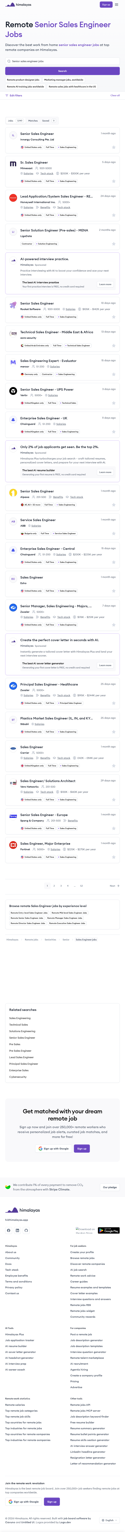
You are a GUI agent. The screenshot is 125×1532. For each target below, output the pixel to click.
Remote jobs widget (82, 1310)
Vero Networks (29, 786)
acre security (28, 337)
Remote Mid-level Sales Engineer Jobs (69, 913)
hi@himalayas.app (16, 1219)
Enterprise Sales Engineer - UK (43, 418)
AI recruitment (79, 1363)
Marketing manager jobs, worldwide (63, 79)
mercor (24, 366)
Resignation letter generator (87, 1457)
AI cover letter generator (20, 1352)
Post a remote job (81, 1334)
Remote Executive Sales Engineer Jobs (67, 923)
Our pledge (110, 1187)
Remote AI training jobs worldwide (25, 86)
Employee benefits (16, 1275)
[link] (12, 939)
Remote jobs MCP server (85, 1410)
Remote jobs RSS (80, 1305)
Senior (66, 939)
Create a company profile (86, 1375)
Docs (8, 1263)
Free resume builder (82, 1422)
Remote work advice (82, 1275)
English (109, 1520)
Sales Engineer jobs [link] (86, 939)
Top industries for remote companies (27, 1440)
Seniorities (50, 939)
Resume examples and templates (90, 1287)
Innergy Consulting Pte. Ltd (37, 139)
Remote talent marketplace (87, 1357)
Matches (33, 120)
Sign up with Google (56, 1148)
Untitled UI (28, 1522)
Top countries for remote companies (27, 1434)
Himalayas (12, 939)
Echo (23, 583)
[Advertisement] (62, 109)
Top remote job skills (17, 1416)
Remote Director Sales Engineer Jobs (28, 923)
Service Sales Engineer (38, 520)
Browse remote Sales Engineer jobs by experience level (48, 906)
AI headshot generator (19, 1357)
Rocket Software (30, 309)
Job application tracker (19, 1340)
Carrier (24, 752)
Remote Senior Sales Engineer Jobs (27, 918)
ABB (23, 525)
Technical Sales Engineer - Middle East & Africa (56, 332)
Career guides (79, 1281)
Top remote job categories (21, 1410)
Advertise (76, 1387)
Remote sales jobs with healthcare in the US (72, 86)
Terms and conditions (18, 1281)
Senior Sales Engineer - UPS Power (47, 389)
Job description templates (86, 1346)
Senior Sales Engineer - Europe (44, 815)
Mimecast (26, 168)
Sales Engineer (31, 577)
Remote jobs (31, 939)
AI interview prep (15, 1363)
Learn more (105, 284)
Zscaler (24, 611)
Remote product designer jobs (23, 79)
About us (10, 1252)
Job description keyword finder (89, 1416)
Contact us (12, 1293)
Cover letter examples (84, 1293)
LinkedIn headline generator (87, 1451)
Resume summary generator (87, 1428)
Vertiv (24, 395)
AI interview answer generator (89, 1446)
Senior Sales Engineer (37, 134)
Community (12, 1258)
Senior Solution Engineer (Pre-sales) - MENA (54, 230)
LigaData (26, 236)
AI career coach (15, 1369)
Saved (48, 120)
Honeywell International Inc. (37, 202)
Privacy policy (13, 1287)
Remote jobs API (80, 1404)
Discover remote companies (87, 1263)
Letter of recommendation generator (93, 1463)
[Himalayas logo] (18, 5)
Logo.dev (65, 1522)
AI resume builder (16, 1346)
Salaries (26, 173)
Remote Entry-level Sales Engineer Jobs (29, 913)
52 (82, 886)
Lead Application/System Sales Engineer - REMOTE (56, 196)
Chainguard (27, 424)
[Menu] (116, 4)
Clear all (115, 95)
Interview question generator (88, 1352)
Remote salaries (15, 1404)
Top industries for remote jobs (23, 1428)
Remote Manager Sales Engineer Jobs (64, 918)
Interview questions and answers (90, 1299)
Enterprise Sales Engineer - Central (47, 549)
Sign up (81, 1148)
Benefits (43, 207)
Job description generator (86, 1340)
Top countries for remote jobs (23, 1422)
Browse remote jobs (82, 1258)
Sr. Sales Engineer (34, 162)
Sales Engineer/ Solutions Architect (47, 781)
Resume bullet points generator (89, 1434)
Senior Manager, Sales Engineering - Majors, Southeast (56, 606)
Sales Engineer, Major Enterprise (45, 843)
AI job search (78, 1269)
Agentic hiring (79, 1369)
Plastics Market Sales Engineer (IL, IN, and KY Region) (56, 718)
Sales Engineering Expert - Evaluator (48, 361)
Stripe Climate (59, 1189)
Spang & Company (32, 820)
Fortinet (25, 849)
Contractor (27, 244)
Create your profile (82, 1252)
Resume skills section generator (89, 1440)
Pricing (74, 1381)
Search (62, 71)
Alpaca (24, 497)
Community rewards (82, 1316)
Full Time (50, 147)
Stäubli (24, 724)
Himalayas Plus (14, 1334)
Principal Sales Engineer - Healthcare (49, 684)
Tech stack (44, 173)
